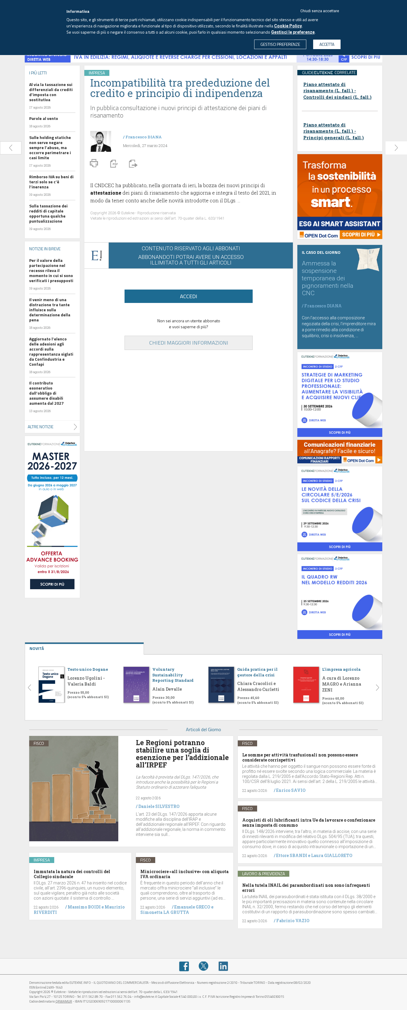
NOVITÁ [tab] (36, 648)
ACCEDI (188, 296)
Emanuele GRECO (192, 907)
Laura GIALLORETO (331, 855)
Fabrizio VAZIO (293, 920)
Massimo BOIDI (84, 907)
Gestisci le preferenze (293, 32)
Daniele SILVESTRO (159, 806)
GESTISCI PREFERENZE (280, 44)
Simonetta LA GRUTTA (164, 912)
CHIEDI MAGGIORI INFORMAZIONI (188, 343)
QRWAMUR (63, 1001)
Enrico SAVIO (291, 790)
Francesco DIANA (143, 137)
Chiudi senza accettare (319, 11)
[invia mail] (132, 163)
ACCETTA (326, 44)
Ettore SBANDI (291, 855)
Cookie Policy (288, 26)
